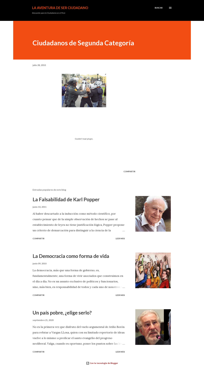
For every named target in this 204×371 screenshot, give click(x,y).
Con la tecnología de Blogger (103, 363)
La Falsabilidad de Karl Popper (66, 199)
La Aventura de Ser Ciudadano (60, 8)
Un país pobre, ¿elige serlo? (62, 313)
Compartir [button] (129, 171)
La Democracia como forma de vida (71, 256)
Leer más (120, 238)
